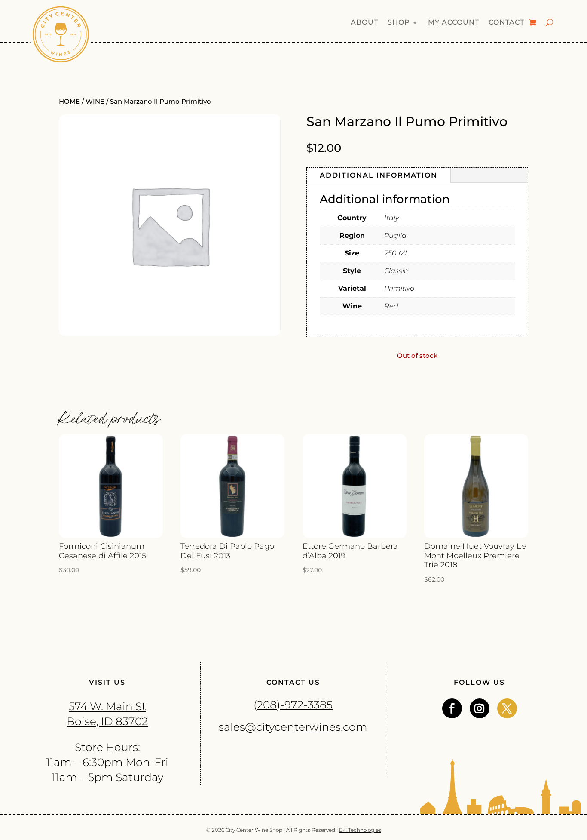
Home (69, 101)
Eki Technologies (360, 830)
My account (453, 22)
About (364, 22)
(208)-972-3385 (293, 704)
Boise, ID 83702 (107, 721)
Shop (399, 22)
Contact (506, 22)
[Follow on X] (507, 708)
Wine (95, 101)
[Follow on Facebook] (452, 708)
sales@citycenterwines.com (293, 726)
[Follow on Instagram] (479, 708)
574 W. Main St (107, 706)
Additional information (378, 175)
